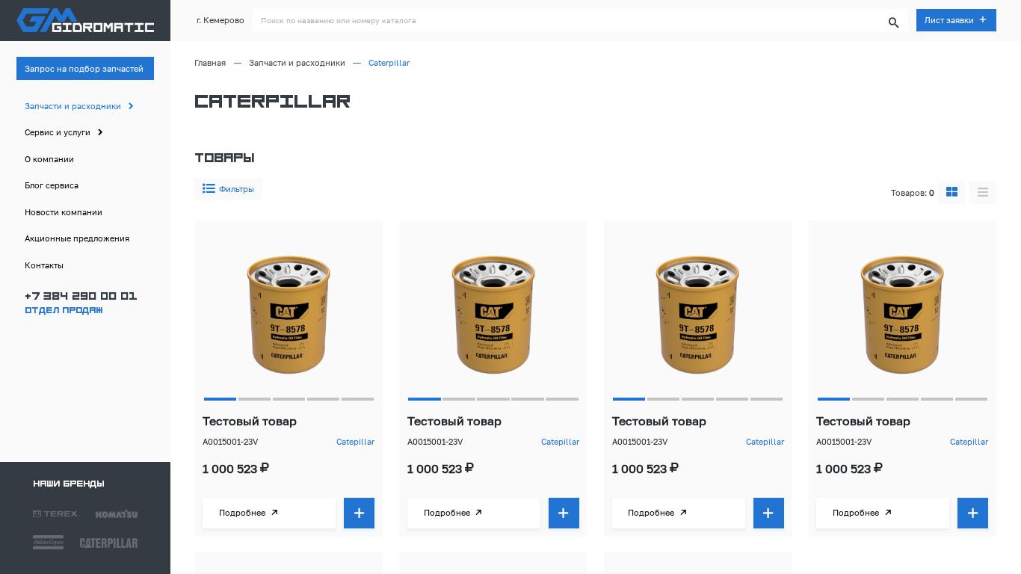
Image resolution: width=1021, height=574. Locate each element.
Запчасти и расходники (73, 106)
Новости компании (63, 212)
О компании (49, 159)
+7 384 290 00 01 (81, 297)
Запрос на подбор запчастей (84, 68)
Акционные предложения (77, 238)
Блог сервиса (51, 185)
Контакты (44, 265)
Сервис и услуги (57, 132)
